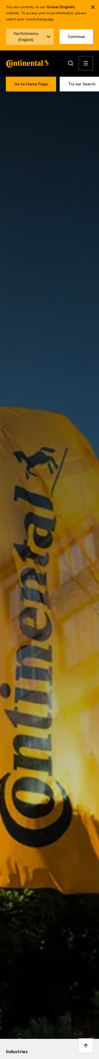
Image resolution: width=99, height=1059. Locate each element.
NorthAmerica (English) (25, 37)
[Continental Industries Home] (26, 63)
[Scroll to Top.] (86, 1046)
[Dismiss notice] (93, 7)
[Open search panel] (70, 63)
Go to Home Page (31, 84)
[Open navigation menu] (86, 63)
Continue (76, 36)
